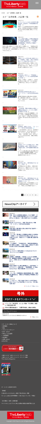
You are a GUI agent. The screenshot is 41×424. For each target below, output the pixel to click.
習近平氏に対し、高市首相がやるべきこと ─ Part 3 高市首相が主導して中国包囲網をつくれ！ (28, 179)
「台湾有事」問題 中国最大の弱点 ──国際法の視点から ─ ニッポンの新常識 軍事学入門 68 (28, 110)
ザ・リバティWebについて (9, 324)
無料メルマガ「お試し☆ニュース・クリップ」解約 (15, 357)
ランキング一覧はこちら (32, 286)
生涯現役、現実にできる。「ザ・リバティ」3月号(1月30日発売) (28, 127)
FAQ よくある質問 (7, 333)
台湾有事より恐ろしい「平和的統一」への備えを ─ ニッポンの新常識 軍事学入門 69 (28, 76)
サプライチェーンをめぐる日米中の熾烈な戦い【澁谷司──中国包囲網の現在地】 (28, 23)
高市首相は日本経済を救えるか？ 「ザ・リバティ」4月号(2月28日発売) (28, 92)
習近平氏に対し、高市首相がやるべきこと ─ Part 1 (28, 163)
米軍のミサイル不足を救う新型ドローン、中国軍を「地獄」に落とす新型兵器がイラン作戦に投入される (28, 59)
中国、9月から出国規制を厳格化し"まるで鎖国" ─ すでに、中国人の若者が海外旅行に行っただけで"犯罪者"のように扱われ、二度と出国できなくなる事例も (23, 216)
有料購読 (4, 326)
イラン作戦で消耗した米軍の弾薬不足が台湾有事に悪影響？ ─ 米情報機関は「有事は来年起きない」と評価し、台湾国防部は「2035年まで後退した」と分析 (28, 41)
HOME (3, 13)
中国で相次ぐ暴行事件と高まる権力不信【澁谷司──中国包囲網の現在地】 (23, 229)
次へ (36, 195)
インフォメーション (10, 311)
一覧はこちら (35, 317)
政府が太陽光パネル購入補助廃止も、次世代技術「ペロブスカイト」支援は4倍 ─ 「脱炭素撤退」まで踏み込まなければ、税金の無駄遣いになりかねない (23, 267)
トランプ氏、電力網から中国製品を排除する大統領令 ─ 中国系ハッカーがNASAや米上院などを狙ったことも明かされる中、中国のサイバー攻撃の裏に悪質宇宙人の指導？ (23, 237)
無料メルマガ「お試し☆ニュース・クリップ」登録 (15, 355)
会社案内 (4, 337)
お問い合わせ (6, 339)
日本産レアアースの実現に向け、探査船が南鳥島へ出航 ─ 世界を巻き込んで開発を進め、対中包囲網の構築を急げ (28, 147)
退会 (3, 328)
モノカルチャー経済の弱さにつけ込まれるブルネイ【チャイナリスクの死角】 (23, 251)
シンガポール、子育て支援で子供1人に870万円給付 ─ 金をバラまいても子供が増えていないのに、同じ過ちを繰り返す (23, 282)
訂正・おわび (6, 331)
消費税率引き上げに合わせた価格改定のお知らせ (14, 315)
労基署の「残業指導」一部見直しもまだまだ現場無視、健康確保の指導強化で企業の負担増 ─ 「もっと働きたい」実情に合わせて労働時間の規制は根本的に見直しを (23, 259)
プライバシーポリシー (8, 330)
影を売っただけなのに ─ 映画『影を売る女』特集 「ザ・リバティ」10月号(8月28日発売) (22, 223)
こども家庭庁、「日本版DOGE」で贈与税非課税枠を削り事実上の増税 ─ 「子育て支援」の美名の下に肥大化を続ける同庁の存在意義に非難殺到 (23, 245)
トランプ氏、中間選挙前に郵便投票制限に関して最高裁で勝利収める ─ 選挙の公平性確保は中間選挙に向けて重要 (23, 274)
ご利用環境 (5, 335)
